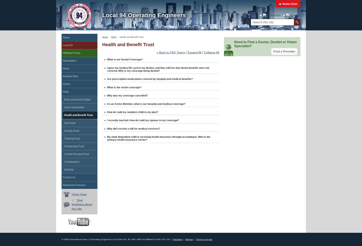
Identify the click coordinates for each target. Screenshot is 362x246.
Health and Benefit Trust (78, 115)
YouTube (79, 222)
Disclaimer (177, 239)
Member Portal (289, 4)
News (66, 68)
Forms (66, 84)
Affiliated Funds (71, 53)
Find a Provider (284, 51)
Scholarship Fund (74, 146)
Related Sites (70, 76)
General (68, 169)
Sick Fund (69, 123)
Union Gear (79, 194)
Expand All (194, 52)
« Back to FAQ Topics (171, 52)
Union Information (74, 107)
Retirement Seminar (74, 185)
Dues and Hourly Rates (77, 99)
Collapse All (211, 52)
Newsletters (69, 60)
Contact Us (69, 177)
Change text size (204, 239)
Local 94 (68, 45)
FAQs (66, 91)
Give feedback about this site (82, 204)
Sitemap (189, 239)
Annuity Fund (71, 130)
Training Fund (72, 138)
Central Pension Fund (76, 154)
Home (66, 37)
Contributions (71, 161)
